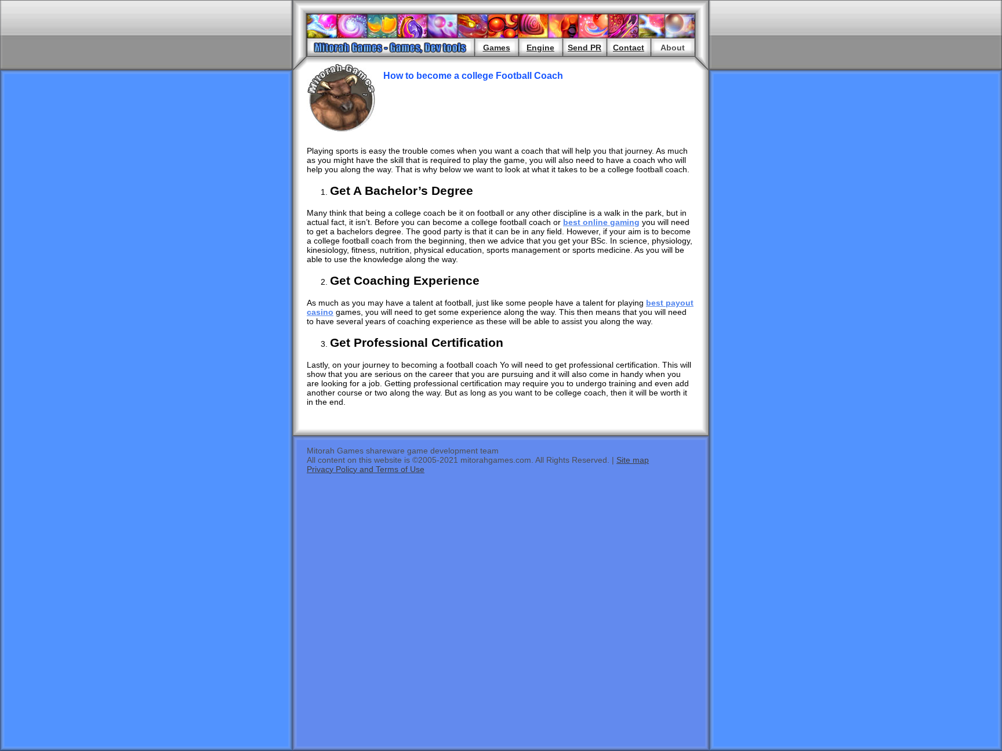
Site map (632, 460)
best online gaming (601, 222)
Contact (628, 47)
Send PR (584, 47)
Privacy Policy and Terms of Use (365, 469)
